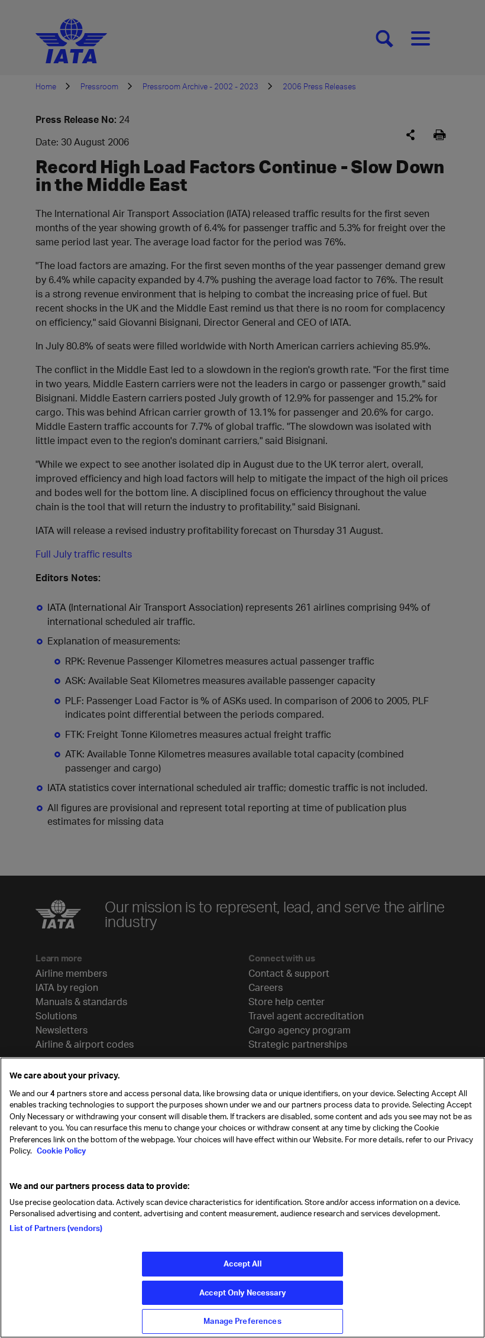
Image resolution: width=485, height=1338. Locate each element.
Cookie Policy (60, 1150)
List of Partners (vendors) (55, 1228)
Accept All (242, 1263)
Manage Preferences (242, 1321)
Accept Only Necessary (242, 1292)
